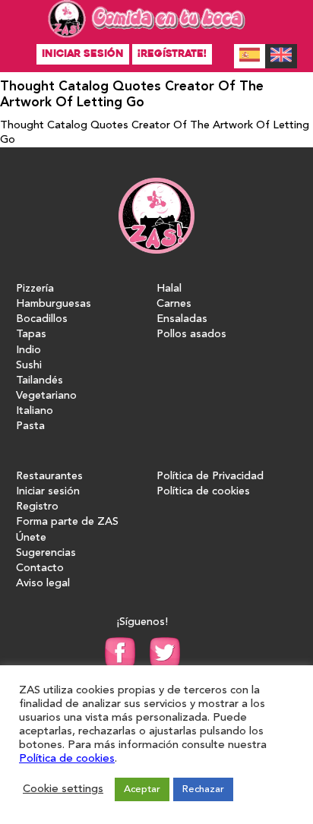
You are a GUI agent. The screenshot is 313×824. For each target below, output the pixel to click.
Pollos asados (191, 334)
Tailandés (39, 381)
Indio (28, 350)
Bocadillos (42, 319)
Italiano (34, 411)
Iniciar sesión (83, 53)
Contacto (40, 568)
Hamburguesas (53, 304)
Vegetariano (46, 396)
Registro (37, 507)
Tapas (31, 334)
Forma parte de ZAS (67, 522)
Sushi (29, 365)
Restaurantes (49, 476)
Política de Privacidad (210, 476)
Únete (31, 538)
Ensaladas (181, 319)
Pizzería (35, 289)
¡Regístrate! (172, 53)
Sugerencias (46, 553)
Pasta (30, 426)
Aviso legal (43, 583)
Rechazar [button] (203, 789)
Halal (169, 289)
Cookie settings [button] (63, 789)
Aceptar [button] (142, 789)
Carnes (173, 304)
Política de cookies (203, 491)
